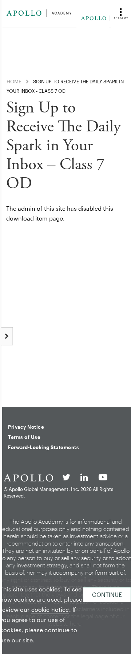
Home (14, 81)
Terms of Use (24, 437)
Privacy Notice (26, 427)
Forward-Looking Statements (43, 447)
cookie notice (50, 609)
